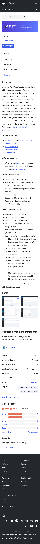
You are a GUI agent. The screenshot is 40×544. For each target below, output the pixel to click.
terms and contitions (21, 169)
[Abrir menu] (36, 3)
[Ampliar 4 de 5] (35, 299)
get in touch (32, 284)
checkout (21, 387)
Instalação (8, 64)
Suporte (7, 75)
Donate (25, 485)
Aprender (5, 478)
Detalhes (7, 54)
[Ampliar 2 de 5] (16, 310)
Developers (6, 485)
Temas (23, 464)
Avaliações (8, 59)
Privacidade (6, 471)
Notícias (5, 464)
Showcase (25, 460)
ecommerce (33, 387)
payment (23, 391)
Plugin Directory (7, 9)
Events (23, 482)
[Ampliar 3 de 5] (16, 320)
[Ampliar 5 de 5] (35, 310)
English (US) (34, 382)
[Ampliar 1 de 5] (16, 299)
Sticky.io (8, 140)
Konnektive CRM (11, 147)
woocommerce (32, 391)
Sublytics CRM (10, 153)
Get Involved (26, 478)
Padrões (24, 471)
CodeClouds (9, 40)
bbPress (6, 503)
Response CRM (11, 150)
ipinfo (17, 163)
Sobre (4, 460)
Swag (24, 489)
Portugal (10, 516)
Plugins (23, 468)
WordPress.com (9, 496)
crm (27, 387)
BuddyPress (7, 507)
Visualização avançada (10, 397)
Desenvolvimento (10, 70)
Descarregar (8, 46)
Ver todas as (33, 432)
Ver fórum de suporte (10, 447)
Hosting (5, 468)
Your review (6, 432)
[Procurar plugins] (24, 17)
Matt (5, 499)
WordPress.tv (8, 489)
